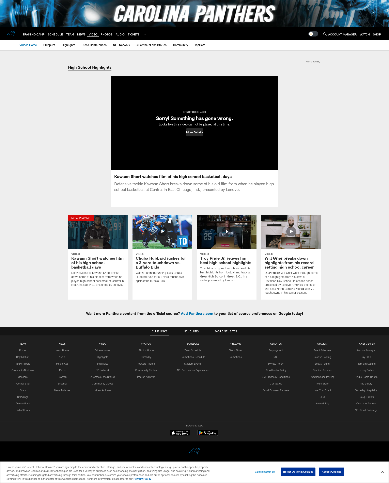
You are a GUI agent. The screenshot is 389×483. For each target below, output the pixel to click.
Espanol (62, 383)
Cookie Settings (265, 471)
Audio (62, 357)
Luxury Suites (366, 370)
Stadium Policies (322, 370)
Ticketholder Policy (276, 370)
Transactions (23, 403)
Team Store (235, 350)
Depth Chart (22, 357)
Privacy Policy (275, 363)
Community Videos (102, 383)
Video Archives (103, 390)
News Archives (62, 390)
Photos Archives (146, 376)
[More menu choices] (144, 34)
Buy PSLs (366, 357)
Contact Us (276, 383)
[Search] (325, 34)
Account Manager (366, 350)
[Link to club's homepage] (11, 34)
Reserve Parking (322, 357)
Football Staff (23, 383)
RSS (276, 357)
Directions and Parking (322, 376)
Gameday (146, 357)
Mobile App (62, 363)
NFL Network (102, 370)
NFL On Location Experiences (192, 370)
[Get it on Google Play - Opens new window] (207, 435)
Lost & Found (322, 363)
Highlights (102, 357)
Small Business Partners (276, 390)
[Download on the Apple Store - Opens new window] (180, 433)
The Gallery (366, 383)
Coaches (23, 376)
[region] (194, 472)
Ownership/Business (23, 370)
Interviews (102, 363)
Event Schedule (322, 350)
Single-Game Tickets (366, 376)
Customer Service (366, 403)
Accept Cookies (331, 471)
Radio (62, 370)
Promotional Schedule (193, 357)
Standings (22, 396)
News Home (62, 350)
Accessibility (322, 403)
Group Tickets (366, 396)
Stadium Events (192, 363)
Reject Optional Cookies (298, 471)
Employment (276, 350)
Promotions (235, 357)
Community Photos (146, 370)
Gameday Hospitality (366, 390)
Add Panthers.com (197, 313)
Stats (23, 390)
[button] (194, 132)
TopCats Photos (146, 363)
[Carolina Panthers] (194, 452)
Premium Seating (366, 363)
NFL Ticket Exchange (366, 410)
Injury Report (23, 363)
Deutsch (62, 376)
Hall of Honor (23, 410)
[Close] (382, 471)
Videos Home (102, 350)
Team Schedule (193, 350)
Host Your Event (322, 390)
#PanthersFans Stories (102, 376)
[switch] (313, 33)
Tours (322, 396)
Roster (22, 350)
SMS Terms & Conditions (276, 376)
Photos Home (146, 350)
